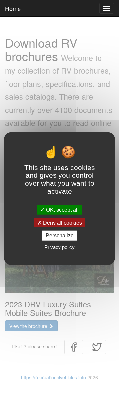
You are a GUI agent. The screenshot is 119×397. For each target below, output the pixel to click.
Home (13, 8)
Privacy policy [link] (59, 247)
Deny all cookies (62, 222)
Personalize (60, 235)
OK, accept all (62, 210)
